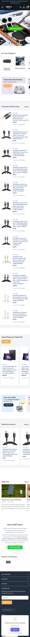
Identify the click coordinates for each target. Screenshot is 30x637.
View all (26, 106)
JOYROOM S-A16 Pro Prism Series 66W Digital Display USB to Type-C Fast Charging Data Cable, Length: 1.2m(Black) (20, 188)
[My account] (24, 7)
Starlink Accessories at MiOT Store (11, 500)
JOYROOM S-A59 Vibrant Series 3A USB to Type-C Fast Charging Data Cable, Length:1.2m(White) (20, 315)
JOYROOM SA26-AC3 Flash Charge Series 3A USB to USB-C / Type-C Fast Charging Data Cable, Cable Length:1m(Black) (20, 135)
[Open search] (21, 7)
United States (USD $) (7, 609)
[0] (27, 7)
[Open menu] (2, 7)
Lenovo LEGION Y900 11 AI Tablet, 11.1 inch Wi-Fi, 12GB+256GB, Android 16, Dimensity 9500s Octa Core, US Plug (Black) (9, 370)
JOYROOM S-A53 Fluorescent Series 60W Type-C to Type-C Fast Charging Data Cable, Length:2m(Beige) (19, 260)
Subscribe (7, 602)
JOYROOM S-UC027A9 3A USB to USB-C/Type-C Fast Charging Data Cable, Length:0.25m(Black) (20, 153)
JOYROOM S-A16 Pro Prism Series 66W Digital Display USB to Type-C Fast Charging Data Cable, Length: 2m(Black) (20, 206)
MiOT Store (15, 113)
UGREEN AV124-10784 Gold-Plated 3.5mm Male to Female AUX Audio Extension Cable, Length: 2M (20, 117)
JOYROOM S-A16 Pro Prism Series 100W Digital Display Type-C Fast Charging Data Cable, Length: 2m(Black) (20, 224)
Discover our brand (15, 547)
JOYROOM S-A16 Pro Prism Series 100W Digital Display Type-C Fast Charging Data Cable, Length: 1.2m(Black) (20, 170)
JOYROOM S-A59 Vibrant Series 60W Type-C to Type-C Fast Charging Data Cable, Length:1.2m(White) (20, 298)
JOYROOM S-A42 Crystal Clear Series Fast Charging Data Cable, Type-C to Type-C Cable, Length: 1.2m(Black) (20, 242)
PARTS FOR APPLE (15, 28)
